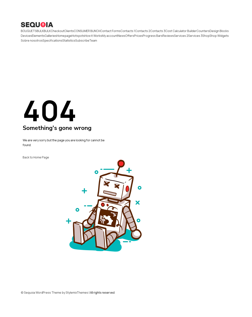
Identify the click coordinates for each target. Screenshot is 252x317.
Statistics (68, 40)
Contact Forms (110, 31)
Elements (38, 36)
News (121, 36)
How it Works (93, 36)
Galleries (51, 36)
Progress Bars (153, 36)
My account (110, 36)
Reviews (168, 36)
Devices (26, 36)
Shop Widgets (219, 36)
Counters (203, 31)
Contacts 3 (157, 31)
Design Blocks (219, 31)
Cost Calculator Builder (180, 31)
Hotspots (78, 36)
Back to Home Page (36, 157)
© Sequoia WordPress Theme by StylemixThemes (54, 293)
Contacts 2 (142, 31)
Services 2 (181, 36)
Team (93, 40)
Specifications (52, 40)
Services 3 (195, 36)
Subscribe (82, 40)
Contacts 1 (127, 31)
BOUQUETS (29, 31)
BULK (40, 31)
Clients (69, 31)
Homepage (64, 36)
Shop (206, 36)
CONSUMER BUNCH (87, 31)
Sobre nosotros (32, 40)
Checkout (57, 31)
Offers (129, 36)
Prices (138, 36)
